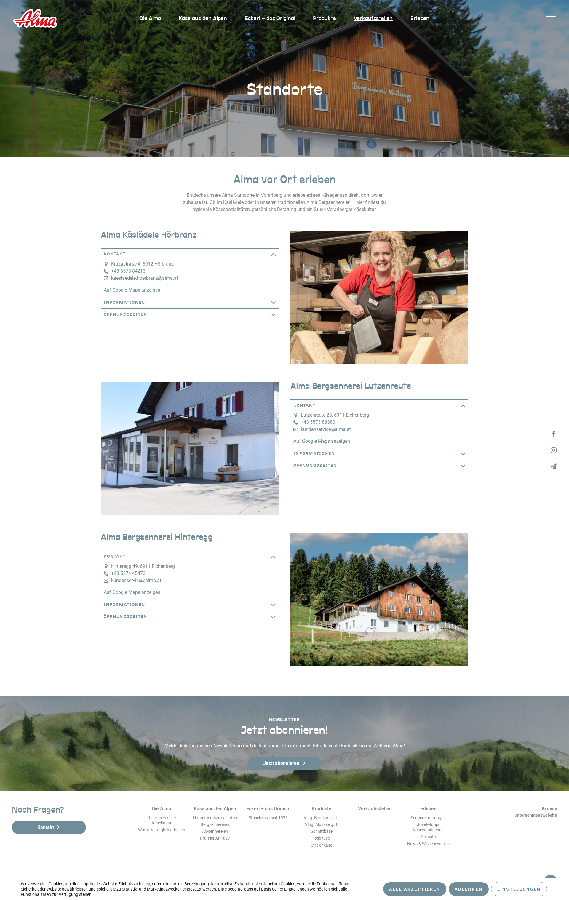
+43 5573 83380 (318, 422)
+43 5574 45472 (128, 573)
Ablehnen (468, 889)
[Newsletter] (553, 466)
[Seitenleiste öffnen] (550, 18)
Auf (132, 290)
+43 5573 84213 (128, 271)
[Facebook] (553, 433)
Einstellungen (519, 889)
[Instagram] (553, 450)
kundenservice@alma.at (326, 429)
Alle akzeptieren (414, 889)
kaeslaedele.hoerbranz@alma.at (144, 278)
